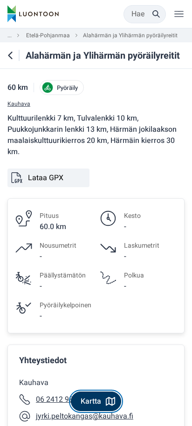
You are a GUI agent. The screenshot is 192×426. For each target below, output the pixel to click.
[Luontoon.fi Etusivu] (33, 14)
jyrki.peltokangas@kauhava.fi (84, 416)
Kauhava (18, 104)
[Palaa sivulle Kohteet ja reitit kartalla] (10, 55)
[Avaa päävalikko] (179, 14)
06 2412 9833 (59, 399)
